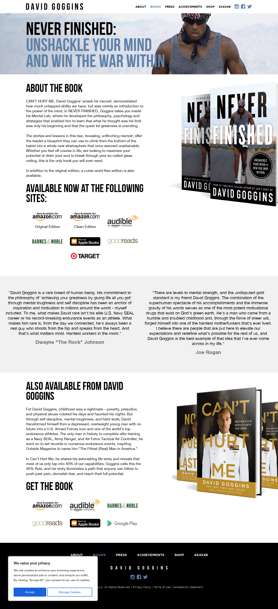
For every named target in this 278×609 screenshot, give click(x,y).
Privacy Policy (142, 587)
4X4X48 (225, 6)
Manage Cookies (70, 592)
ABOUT (140, 6)
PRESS (169, 6)
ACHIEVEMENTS (190, 6)
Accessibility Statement (188, 587)
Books (155, 6)
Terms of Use (162, 587)
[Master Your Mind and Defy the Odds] (54, 5)
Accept (29, 592)
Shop (210, 6)
